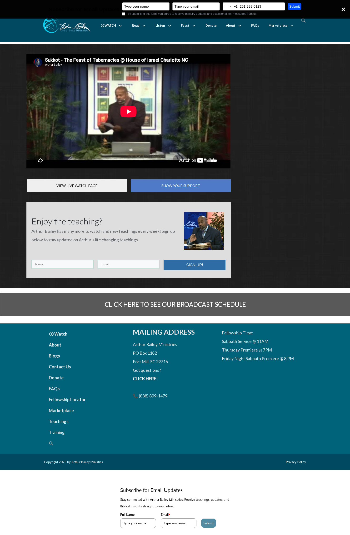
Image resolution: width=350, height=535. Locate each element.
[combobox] (230, 6)
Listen (160, 25)
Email (165, 514)
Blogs (54, 355)
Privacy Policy (296, 462)
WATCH (110, 25)
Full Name (127, 514)
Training (57, 432)
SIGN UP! (194, 265)
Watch (60, 334)
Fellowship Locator (67, 399)
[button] (111, 25)
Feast (185, 25)
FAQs (255, 25)
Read (136, 25)
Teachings (59, 421)
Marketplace (278, 25)
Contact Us (60, 366)
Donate (211, 25)
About (230, 25)
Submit (294, 6)
